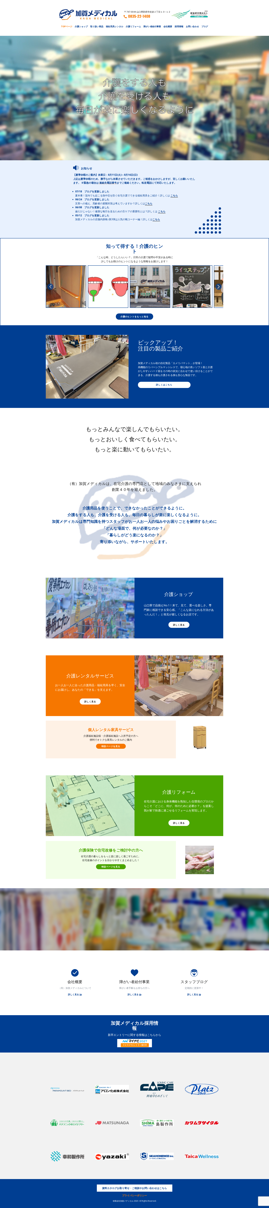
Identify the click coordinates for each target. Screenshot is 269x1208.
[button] (50, 287)
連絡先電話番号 (108, 182)
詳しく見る (179, 624)
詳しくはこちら (164, 384)
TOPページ (66, 26)
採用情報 (179, 26)
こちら (174, 195)
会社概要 (167, 26)
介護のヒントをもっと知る (134, 316)
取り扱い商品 (96, 26)
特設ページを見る (110, 746)
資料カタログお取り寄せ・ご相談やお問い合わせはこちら (134, 1188)
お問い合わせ (192, 26)
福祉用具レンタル (114, 26)
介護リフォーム (133, 26)
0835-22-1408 (139, 16)
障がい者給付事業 (152, 26)
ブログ (204, 26)
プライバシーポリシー (134, 1195)
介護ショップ (81, 26)
